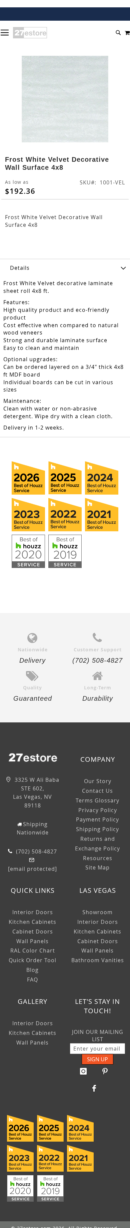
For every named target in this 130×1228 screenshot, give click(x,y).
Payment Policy (97, 819)
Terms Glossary (97, 800)
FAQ (32, 979)
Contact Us (97, 790)
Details (20, 267)
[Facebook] (94, 1088)
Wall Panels (32, 941)
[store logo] (30, 32)
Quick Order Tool (32, 960)
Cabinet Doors (32, 931)
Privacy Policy (97, 810)
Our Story (97, 781)
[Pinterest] (105, 1071)
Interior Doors (32, 912)
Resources (97, 858)
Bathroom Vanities (97, 960)
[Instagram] (83, 1071)
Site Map (97, 867)
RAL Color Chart (32, 950)
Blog (32, 970)
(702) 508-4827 (35, 851)
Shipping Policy (97, 829)
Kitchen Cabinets (32, 922)
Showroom (97, 912)
